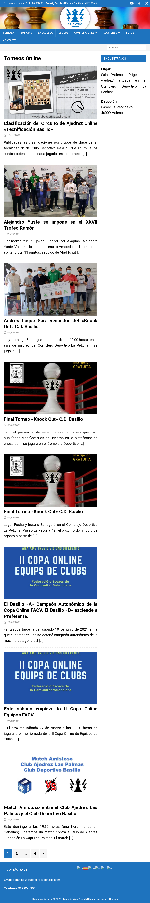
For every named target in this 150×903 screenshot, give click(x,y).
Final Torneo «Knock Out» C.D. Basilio (43, 419)
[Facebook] (139, 3)
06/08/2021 (13, 425)
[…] (85, 154)
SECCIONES (110, 32)
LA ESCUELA (45, 32)
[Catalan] (85, 868)
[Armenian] (80, 868)
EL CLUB (63, 32)
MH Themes (111, 899)
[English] (91, 868)
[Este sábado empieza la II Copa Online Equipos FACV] (50, 678)
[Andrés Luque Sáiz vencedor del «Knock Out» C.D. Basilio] (50, 289)
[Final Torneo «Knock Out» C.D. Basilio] (50, 388)
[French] (98, 868)
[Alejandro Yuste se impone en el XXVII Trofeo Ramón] (50, 191)
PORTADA (8, 32)
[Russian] (104, 868)
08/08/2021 (13, 332)
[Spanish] (110, 868)
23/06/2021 (13, 622)
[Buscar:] (126, 47)
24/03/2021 (13, 720)
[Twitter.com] (146, 3)
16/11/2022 (13, 135)
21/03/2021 (13, 819)
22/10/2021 (13, 234)
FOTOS (130, 32)
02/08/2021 (13, 517)
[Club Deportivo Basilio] (75, 26)
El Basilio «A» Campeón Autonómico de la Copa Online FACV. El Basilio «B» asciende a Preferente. (50, 610)
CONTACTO (10, 40)
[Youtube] (131, 3)
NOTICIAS (26, 32)
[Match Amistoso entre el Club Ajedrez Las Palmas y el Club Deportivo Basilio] (50, 776)
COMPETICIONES (84, 32)
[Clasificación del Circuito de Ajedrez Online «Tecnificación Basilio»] (50, 92)
